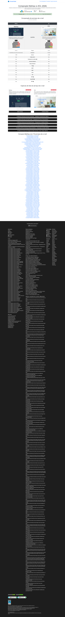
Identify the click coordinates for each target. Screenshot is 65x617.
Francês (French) (54, 238)
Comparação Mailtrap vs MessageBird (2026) (32, 184)
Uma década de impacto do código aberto (32, 257)
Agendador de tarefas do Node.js (31, 282)
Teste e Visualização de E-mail (30, 273)
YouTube (48, 235)
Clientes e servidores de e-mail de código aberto (35, 296)
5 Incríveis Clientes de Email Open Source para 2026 (35, 452)
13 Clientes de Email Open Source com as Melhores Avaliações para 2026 (34, 376)
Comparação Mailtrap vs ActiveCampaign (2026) (32, 139)
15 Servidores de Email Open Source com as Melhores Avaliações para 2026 (34, 374)
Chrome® (10, 235)
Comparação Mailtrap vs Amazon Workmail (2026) (32, 143)
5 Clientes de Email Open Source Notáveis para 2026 (35, 558)
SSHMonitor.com (10, 326)
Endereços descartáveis (12, 319)
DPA (47, 247)
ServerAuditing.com (11, 325)
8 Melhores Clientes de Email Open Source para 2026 (35, 300)
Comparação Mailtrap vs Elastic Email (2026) (32, 156)
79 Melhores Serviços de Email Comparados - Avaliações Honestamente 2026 (32, 116)
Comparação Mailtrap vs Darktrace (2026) (32, 152)
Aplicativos (10, 229)
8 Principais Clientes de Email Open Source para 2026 (35, 305)
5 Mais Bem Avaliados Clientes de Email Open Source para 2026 (35, 479)
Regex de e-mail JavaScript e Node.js (31, 272)
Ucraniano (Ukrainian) (53, 263)
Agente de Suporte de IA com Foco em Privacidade (34, 263)
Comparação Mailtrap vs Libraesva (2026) (32, 175)
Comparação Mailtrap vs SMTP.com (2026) (32, 199)
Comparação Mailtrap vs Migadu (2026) (32, 186)
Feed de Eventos (47, 241)
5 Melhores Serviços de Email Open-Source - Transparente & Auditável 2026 (32, 122)
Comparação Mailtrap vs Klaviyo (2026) (32, 173)
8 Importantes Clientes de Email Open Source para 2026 (35, 463)
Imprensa (47, 250)
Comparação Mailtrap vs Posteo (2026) (32, 194)
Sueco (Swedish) (54, 259)
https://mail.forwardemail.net (46, 14)
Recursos (10, 314)
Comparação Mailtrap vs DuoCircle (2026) (32, 154)
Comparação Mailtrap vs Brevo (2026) (32, 146)
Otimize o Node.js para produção (31, 276)
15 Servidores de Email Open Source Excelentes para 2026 (35, 328)
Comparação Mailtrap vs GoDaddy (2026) (32, 165)
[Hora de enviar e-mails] (33, 66)
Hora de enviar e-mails (11, 317)
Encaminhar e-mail (21, 14)
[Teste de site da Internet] (12, 597)
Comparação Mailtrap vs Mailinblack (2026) (32, 181)
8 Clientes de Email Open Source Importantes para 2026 (36, 521)
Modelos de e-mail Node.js (30, 281)
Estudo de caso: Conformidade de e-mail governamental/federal (36, 264)
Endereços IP (28, 232)
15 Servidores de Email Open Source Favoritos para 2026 (36, 344)
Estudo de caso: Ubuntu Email (30, 266)
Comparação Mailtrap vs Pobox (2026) (32, 193)
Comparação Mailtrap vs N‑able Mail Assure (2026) (32, 189)
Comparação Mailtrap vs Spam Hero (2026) (32, 203)
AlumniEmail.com (10, 323)
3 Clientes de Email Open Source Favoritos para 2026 (35, 569)
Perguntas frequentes (53, 1)
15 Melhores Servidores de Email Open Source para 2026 (36, 298)
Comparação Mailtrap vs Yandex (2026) (32, 213)
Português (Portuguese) (54, 255)
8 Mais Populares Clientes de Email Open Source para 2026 (35, 484)
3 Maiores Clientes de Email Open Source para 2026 (35, 565)
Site (16, 40)
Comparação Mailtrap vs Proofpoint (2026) (32, 196)
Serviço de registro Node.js (30, 283)
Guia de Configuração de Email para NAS (14, 243)
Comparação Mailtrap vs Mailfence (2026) (32, 179)
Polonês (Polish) (54, 253)
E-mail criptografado (43, 1)
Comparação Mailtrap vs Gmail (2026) (32, 164)
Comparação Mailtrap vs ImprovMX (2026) (32, 171)
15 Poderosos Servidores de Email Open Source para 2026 (35, 353)
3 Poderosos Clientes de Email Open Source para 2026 (35, 410)
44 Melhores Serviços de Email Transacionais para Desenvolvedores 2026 (32, 125)
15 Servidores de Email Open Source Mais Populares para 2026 (35, 311)
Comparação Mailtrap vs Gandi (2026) (32, 162)
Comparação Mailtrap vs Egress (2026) (32, 155)
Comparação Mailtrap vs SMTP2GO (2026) (32, 200)
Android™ (10, 232)
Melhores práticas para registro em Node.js (32, 261)
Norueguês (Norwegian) (54, 252)
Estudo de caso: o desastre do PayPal (32, 284)
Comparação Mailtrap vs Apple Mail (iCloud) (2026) (32, 144)
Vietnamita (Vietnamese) (54, 264)
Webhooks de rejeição (29, 236)
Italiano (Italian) (54, 247)
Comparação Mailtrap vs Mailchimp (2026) (32, 177)
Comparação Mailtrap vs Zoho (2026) (32, 215)
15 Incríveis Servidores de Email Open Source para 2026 (35, 392)
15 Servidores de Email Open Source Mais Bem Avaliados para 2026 (36, 307)
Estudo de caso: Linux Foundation (31, 267)
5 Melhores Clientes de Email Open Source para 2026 (35, 342)
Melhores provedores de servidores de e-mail (33, 260)
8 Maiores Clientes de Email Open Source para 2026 (35, 397)
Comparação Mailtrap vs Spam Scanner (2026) (32, 204)
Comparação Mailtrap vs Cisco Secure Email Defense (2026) (32, 148)
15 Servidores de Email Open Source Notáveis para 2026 (36, 332)
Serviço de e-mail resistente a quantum (32, 286)
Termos (47, 245)
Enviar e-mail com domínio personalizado (14, 241)
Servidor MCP (28, 274)
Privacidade (48, 1)
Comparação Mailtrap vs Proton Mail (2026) (32, 197)
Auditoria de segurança (29, 231)
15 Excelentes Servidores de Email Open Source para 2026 (35, 386)
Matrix (48, 234)
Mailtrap (16, 26)
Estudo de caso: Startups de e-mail (31, 290)
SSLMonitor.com (10, 327)
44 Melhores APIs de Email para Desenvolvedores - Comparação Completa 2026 (32, 127)
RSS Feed (49, 236)
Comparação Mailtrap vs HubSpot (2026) (32, 170)
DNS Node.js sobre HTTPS (30, 280)
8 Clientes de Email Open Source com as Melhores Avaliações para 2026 (35, 431)
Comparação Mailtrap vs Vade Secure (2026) (32, 211)
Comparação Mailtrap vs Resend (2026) (32, 198)
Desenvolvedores (29, 229)
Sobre (47, 242)
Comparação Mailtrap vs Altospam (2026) (32, 140)
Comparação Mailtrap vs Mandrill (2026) (32, 183)
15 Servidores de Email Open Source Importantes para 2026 (34, 348)
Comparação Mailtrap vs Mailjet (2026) (32, 182)
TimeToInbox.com (11, 324)
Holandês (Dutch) (54, 235)
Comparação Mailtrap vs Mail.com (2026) (32, 176)
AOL (49, 26)
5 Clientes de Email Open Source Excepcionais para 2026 (35, 326)
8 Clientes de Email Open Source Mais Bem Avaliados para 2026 (35, 367)
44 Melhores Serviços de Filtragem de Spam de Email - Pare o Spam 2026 (32, 130)
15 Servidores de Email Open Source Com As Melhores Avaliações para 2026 (34, 543)
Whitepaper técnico (29, 230)
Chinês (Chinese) (54, 231)
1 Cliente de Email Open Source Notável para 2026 (35, 333)
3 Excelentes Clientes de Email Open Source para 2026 (35, 556)
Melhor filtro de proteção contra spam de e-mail (33, 259)
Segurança (48, 243)
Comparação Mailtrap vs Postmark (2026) (32, 195)
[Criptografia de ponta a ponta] (33, 77)
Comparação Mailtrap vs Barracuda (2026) (32, 145)
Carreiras (47, 251)
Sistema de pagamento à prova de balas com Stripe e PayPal (35, 291)
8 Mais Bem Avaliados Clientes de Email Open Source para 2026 (35, 488)
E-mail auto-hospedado (29, 235)
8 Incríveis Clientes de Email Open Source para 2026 (35, 393)
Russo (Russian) (54, 256)
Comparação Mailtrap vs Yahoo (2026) (32, 212)
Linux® (10, 233)
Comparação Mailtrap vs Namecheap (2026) (32, 188)
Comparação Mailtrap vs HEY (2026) (32, 166)
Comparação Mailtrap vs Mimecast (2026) (32, 187)
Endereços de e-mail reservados (13, 322)
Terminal (10, 236)
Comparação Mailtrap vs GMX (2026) (32, 161)
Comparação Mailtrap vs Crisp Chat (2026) (32, 150)
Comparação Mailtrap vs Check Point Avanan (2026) (32, 147)
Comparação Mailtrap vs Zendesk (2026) (32, 214)
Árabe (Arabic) (54, 230)
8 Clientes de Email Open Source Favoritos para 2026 (35, 346)
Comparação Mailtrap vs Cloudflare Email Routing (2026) (32, 149)
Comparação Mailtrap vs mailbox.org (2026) (32, 217)
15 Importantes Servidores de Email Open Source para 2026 (35, 461)
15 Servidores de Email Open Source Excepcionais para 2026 (35, 324)
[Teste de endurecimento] (16, 42)
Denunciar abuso (48, 249)
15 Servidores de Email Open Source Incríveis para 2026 (35, 335)
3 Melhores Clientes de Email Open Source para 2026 (35, 414)
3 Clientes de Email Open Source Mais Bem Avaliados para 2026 (35, 309)
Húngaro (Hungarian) (53, 244)
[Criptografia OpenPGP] (34, 79)
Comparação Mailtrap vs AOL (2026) (32, 136)
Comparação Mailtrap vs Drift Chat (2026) (32, 153)
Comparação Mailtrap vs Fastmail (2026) (32, 158)
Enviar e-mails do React (29, 289)
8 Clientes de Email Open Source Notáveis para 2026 (35, 390)
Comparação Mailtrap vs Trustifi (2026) (32, 209)
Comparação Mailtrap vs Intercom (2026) (32, 172)
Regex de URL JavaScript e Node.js (31, 293)
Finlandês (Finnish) (53, 237)
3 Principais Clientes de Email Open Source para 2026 (35, 379)
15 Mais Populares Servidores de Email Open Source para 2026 (35, 481)
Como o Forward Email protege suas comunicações (34, 292)
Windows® (9, 231)
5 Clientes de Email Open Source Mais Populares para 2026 (35, 313)
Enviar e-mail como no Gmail (12, 242)
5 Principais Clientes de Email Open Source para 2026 (34, 322)
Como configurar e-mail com (14, 248)
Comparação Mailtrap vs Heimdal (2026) (32, 167)
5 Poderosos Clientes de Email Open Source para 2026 (35, 524)
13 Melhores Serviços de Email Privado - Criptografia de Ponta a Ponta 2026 (32, 119)
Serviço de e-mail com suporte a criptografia (32, 277)
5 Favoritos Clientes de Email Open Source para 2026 (36, 459)
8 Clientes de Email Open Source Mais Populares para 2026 (35, 372)
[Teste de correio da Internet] (21, 597)
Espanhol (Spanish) (53, 258)
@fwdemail (49, 233)
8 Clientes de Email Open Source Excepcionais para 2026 (36, 383)
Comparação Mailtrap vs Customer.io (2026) (32, 151)
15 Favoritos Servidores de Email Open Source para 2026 (35, 457)
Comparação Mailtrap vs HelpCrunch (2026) (32, 169)
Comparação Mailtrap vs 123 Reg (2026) (32, 135)
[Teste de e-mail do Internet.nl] (16, 44)
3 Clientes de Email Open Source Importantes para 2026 (35, 350)
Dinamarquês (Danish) (54, 234)
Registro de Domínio (11, 320)
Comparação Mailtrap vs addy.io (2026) (32, 216)
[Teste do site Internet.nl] (16, 43)
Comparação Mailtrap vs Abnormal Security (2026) (32, 138)
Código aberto (28, 239)
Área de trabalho (11, 234)
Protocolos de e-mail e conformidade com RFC (33, 271)
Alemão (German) (53, 240)
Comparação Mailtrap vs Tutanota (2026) (32, 210)
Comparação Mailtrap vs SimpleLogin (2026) (33, 202)
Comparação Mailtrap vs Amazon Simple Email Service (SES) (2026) (32, 142)
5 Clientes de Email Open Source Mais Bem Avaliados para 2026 (35, 317)
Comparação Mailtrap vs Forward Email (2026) (32, 160)
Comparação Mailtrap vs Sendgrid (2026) (32, 201)
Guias (9, 238)
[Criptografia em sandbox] (36, 59)
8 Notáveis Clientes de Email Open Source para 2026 (35, 447)
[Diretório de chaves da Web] (33, 81)
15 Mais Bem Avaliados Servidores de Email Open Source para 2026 (36, 477)
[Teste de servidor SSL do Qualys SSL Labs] (16, 47)
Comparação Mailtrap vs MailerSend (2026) (32, 178)
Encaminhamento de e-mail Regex (31, 238)
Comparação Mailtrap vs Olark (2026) (32, 192)
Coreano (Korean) (53, 250)
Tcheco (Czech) (54, 232)
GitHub (48, 232)
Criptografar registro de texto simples (14, 321)
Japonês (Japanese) (53, 249)
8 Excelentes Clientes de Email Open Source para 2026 (36, 387)
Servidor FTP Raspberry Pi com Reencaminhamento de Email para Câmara (16, 247)
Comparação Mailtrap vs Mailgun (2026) (32, 180)
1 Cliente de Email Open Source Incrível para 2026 (35, 338)
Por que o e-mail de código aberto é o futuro (32, 294)
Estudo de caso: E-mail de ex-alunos (31, 265)
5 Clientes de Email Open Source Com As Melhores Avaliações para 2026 (36, 545)
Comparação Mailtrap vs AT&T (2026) (32, 137)
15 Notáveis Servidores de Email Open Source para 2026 (35, 445)
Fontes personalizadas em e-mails (31, 270)
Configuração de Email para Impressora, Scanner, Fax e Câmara (16, 245)
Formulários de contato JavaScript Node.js (32, 279)
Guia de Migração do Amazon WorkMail (32, 258)
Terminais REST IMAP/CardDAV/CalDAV (32, 268)
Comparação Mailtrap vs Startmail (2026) (32, 207)
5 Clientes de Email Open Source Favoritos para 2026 (34, 402)
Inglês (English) (54, 236)
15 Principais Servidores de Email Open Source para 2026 (35, 302)
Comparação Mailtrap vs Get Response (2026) (32, 163)
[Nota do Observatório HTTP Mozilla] (16, 45)
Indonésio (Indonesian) (54, 246)
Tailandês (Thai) (54, 260)
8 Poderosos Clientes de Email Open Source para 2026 (35, 355)
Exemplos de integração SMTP (13, 240)
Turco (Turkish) (54, 261)
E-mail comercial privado (12, 315)
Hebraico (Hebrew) (53, 242)
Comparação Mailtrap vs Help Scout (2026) (32, 168)
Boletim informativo (48, 231)
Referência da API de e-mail (30, 233)
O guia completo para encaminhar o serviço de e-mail (34, 275)
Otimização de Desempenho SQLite (31, 288)
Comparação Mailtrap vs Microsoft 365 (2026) (32, 185)
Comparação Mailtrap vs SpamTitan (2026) (32, 205)
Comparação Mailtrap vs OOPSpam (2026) (32, 191)
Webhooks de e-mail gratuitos (30, 234)
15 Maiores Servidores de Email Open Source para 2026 (35, 395)
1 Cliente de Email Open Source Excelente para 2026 (35, 330)
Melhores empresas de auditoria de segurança (33, 262)
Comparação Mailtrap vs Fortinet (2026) (32, 159)
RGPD (47, 246)
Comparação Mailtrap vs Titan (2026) (32, 208)
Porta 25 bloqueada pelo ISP (12, 312)
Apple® (9, 230)
